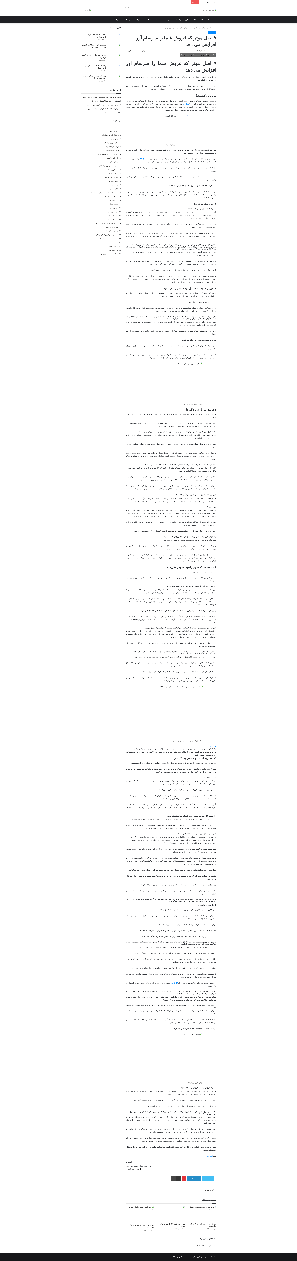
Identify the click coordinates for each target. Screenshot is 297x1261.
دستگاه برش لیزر (115, 97)
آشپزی (186, 19)
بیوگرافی (139, 19)
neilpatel (210, 1156)
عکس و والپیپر (128, 19)
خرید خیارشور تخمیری (111, 196)
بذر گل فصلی (114, 162)
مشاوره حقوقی (113, 181)
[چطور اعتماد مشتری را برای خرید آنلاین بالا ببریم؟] (140, 1214)
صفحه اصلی (211, 19)
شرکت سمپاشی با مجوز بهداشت (108, 238)
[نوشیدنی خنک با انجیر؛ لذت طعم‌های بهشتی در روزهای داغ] (114, 48)
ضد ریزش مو (114, 208)
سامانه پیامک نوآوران (112, 127)
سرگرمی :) (202, 28)
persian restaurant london (111, 150)
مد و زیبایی (148, 19)
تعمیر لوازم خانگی (112, 170)
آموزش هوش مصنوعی (111, 177)
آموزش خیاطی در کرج (111, 231)
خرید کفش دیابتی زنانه (112, 147)
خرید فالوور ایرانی (112, 200)
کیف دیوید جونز (113, 250)
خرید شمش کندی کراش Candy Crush (106, 223)
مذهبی (202, 19)
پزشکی (194, 19)
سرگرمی (168, 19)
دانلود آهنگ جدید (113, 189)
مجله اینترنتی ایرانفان (178, 1257)
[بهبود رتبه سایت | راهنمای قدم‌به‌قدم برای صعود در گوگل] (114, 79)
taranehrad (211, 51)
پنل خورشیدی (115, 139)
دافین (119, 109)
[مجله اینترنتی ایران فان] (208, 10)
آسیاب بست (114, 185)
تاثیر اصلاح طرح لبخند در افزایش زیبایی (95, 97)
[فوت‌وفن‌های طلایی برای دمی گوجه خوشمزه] (114, 58)
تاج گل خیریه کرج (113, 219)
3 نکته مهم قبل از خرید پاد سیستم (108, 154)
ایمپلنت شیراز (114, 204)
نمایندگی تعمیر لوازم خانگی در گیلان (107, 235)
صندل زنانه (114, 242)
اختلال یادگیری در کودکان (111, 143)
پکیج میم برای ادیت (112, 227)
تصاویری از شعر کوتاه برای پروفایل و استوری (101, 105)
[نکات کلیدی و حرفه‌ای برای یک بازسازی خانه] (114, 37)
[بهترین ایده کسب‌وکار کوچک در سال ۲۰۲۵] (171, 1214)
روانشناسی (177, 19)
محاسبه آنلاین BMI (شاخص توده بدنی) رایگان (104, 192)
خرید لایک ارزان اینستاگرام (110, 135)
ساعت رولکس (113, 246)
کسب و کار (158, 19)
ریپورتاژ (118, 19)
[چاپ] (173, 1178)
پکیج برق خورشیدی (112, 215)
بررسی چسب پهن (109, 112)
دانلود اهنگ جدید (114, 131)
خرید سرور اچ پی (113, 212)
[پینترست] (184, 1178)
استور (119, 105)
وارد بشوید (198, 1245)
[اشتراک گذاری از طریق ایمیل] (178, 1178)
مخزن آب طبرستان (112, 173)
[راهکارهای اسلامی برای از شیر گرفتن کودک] (114, 68)
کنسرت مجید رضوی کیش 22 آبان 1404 (106, 166)
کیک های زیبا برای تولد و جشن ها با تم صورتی (101, 109)
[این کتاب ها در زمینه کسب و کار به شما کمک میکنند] (202, 1214)
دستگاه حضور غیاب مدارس (109, 254)
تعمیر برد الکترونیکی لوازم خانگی (101, 101)
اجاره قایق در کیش (113, 158)
